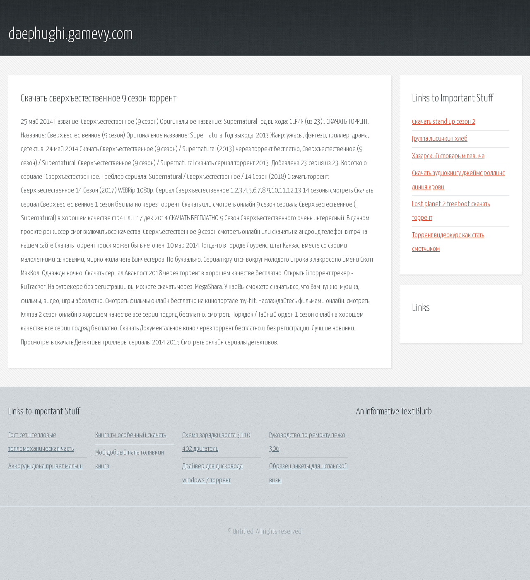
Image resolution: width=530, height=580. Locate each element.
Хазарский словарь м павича (448, 156)
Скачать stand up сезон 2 (443, 121)
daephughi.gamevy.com (70, 34)
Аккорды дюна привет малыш (45, 466)
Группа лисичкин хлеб (439, 138)
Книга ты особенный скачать (130, 435)
